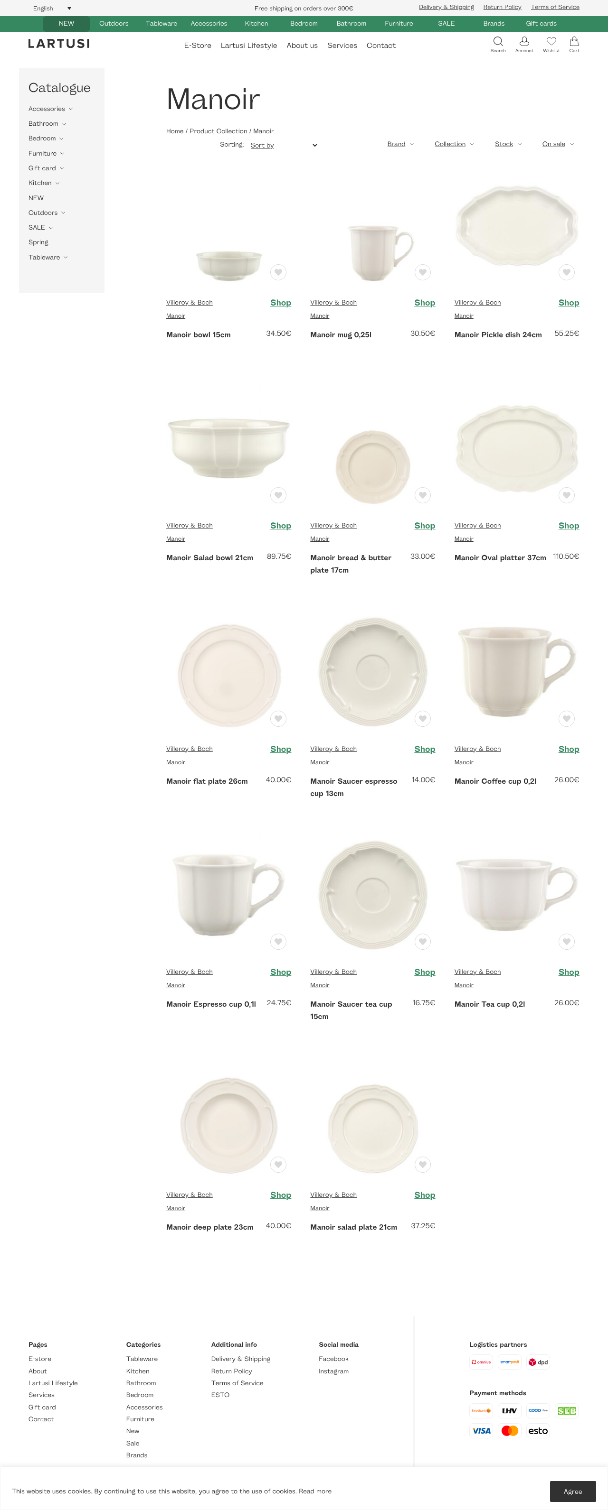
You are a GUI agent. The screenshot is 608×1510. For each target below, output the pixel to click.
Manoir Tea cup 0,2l (490, 1004)
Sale (133, 1443)
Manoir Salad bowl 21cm (209, 557)
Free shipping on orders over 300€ (304, 8)
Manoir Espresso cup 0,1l (211, 1004)
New (132, 1431)
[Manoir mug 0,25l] (372, 224)
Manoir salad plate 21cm (353, 1227)
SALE (446, 23)
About (37, 1371)
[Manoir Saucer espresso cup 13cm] (372, 671)
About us (302, 45)
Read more (315, 1491)
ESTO (220, 1395)
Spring (38, 242)
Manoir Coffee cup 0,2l (496, 781)
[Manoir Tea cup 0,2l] (517, 894)
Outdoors (113, 23)
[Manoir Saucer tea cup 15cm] (372, 894)
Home (174, 131)
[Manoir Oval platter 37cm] (517, 447)
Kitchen (256, 23)
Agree (573, 1491)
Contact (381, 45)
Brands (494, 23)
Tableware (161, 23)
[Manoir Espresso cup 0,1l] (228, 894)
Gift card (42, 168)
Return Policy (503, 6)
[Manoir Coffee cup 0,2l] (517, 671)
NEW (66, 23)
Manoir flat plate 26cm (207, 781)
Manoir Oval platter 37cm (500, 557)
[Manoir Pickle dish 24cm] (517, 224)
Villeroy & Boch (189, 302)
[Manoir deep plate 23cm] (228, 1116)
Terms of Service (555, 6)
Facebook (334, 1359)
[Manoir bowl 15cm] (228, 224)
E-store (39, 1359)
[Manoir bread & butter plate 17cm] (372, 447)
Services (342, 45)
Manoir (175, 315)
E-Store (197, 45)
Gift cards (541, 23)
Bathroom (352, 23)
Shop (280, 302)
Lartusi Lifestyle (249, 45)
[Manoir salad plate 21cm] (372, 1116)
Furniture (399, 23)
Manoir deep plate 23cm (209, 1227)
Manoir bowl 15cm (198, 334)
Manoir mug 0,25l (340, 334)
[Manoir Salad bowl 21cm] (228, 447)
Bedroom (303, 23)
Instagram (334, 1371)
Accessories (209, 23)
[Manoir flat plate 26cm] (228, 671)
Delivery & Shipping (446, 6)
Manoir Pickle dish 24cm (498, 334)
